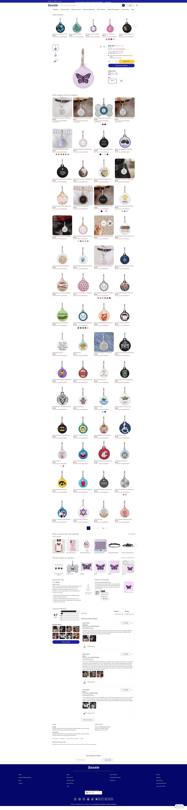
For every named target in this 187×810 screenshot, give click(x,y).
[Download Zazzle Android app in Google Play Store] (109, 799)
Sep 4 (111, 56)
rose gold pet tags (92, 744)
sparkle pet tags (71, 744)
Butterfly (55, 536)
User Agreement (96, 804)
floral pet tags (64, 744)
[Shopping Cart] (136, 5)
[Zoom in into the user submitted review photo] (55, 629)
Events (56, 1)
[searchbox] (92, 5)
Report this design (129, 592)
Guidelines (108, 804)
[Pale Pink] (109, 73)
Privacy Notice (103, 804)
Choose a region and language (92, 790)
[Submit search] (123, 5)
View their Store (104, 596)
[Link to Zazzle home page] (53, 5)
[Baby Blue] (116, 73)
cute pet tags (78, 744)
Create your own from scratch (88, 593)
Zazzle (49, 1)
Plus (60, 1)
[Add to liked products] (104, 46)
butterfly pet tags (56, 744)
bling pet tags (84, 744)
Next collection (132, 534)
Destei (121, 53)
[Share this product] (100, 46)
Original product (91, 646)
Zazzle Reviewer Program (88, 628)
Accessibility (113, 804)
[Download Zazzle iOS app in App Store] (99, 799)
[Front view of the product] (83, 67)
